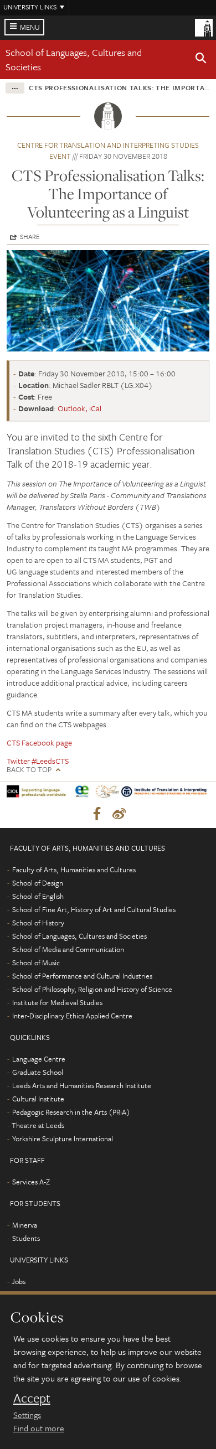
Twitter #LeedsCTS (38, 761)
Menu (30, 27)
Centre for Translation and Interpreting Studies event (108, 150)
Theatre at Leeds (38, 1125)
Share (30, 236)
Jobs (18, 1281)
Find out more (38, 1428)
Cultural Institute (38, 1098)
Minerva (24, 1224)
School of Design (37, 882)
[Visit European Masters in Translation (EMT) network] (107, 793)
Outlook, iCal (79, 408)
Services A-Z (31, 1181)
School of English (38, 896)
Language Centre (38, 1058)
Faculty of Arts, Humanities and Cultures (74, 869)
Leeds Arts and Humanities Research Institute (81, 1085)
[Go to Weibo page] (119, 814)
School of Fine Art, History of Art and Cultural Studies (94, 909)
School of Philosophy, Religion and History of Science (92, 989)
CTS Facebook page (39, 742)
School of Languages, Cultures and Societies (79, 935)
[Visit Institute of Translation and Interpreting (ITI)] (164, 794)
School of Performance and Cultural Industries (82, 975)
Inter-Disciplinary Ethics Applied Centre (72, 1015)
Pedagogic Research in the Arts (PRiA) (71, 1111)
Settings (27, 1415)
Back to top (29, 769)
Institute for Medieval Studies (57, 1002)
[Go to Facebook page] (97, 814)
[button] (201, 60)
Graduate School (37, 1072)
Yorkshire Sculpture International (62, 1138)
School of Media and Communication (68, 949)
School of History (38, 922)
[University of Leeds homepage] (204, 27)
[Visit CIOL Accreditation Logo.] (38, 794)
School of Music (36, 962)
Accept (31, 1398)
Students (26, 1238)
